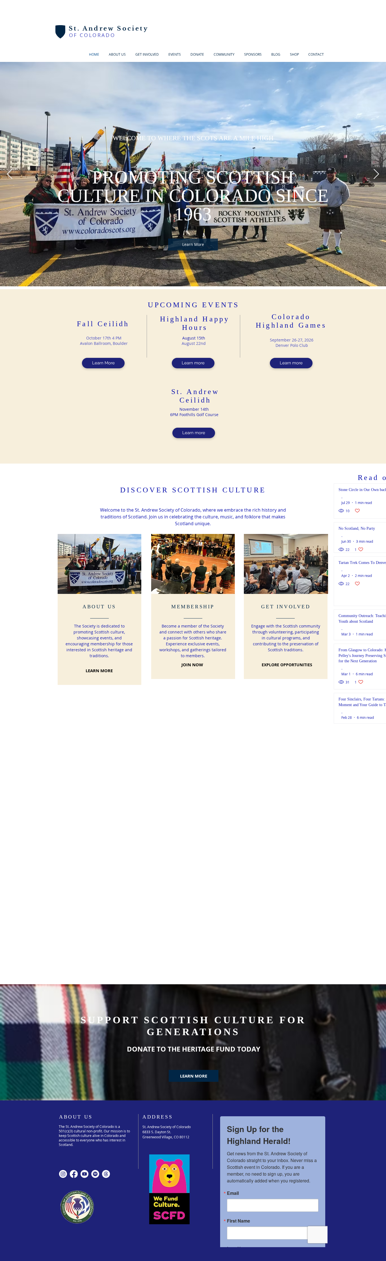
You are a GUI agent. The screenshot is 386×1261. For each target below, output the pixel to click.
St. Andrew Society (109, 28)
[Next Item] (376, 174)
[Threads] (106, 1009)
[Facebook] (74, 1009)
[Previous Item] (9, 174)
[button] (147, 54)
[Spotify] (95, 1009)
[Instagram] (63, 1009)
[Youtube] (84, 1009)
